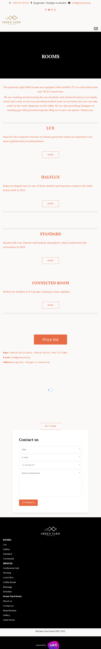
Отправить (28, 502)
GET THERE (50, 426)
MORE (50, 154)
